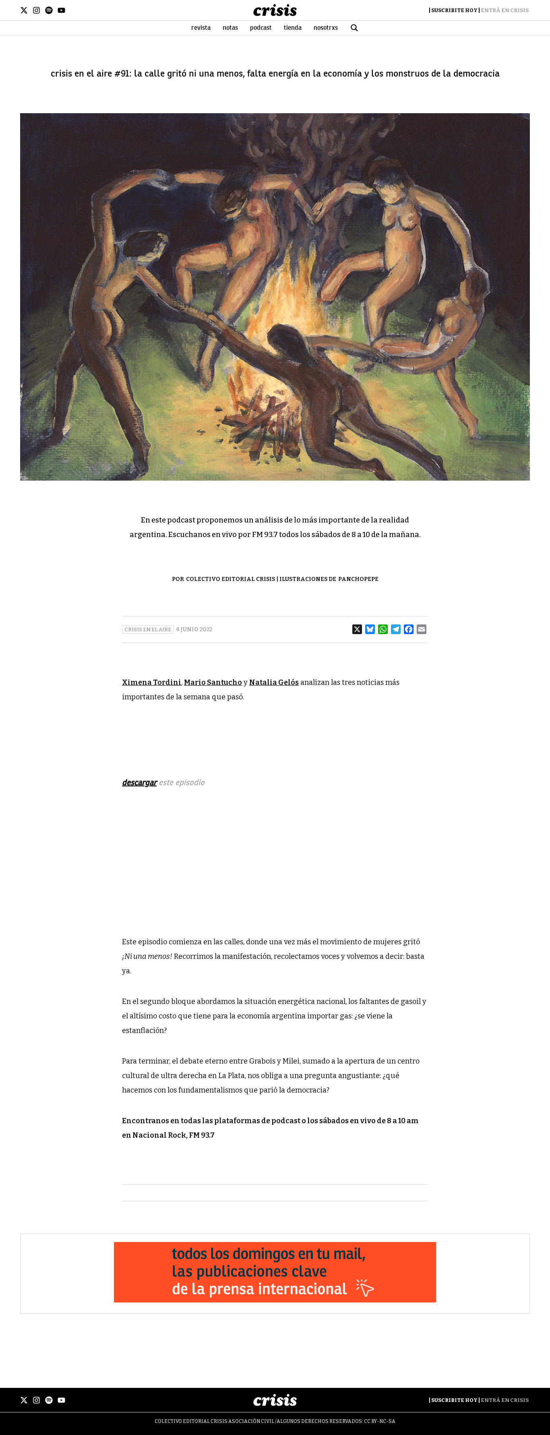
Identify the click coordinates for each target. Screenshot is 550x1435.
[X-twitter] (24, 10)
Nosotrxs (326, 27)
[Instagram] (36, 10)
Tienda (293, 27)
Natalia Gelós (274, 682)
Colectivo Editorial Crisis (230, 579)
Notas (230, 27)
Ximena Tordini (151, 682)
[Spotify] (49, 10)
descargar (139, 782)
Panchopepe (358, 579)
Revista (201, 27)
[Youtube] (61, 10)
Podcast (261, 27)
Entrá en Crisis (505, 10)
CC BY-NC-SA (379, 1421)
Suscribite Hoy (454, 10)
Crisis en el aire (147, 629)
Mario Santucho (213, 682)
